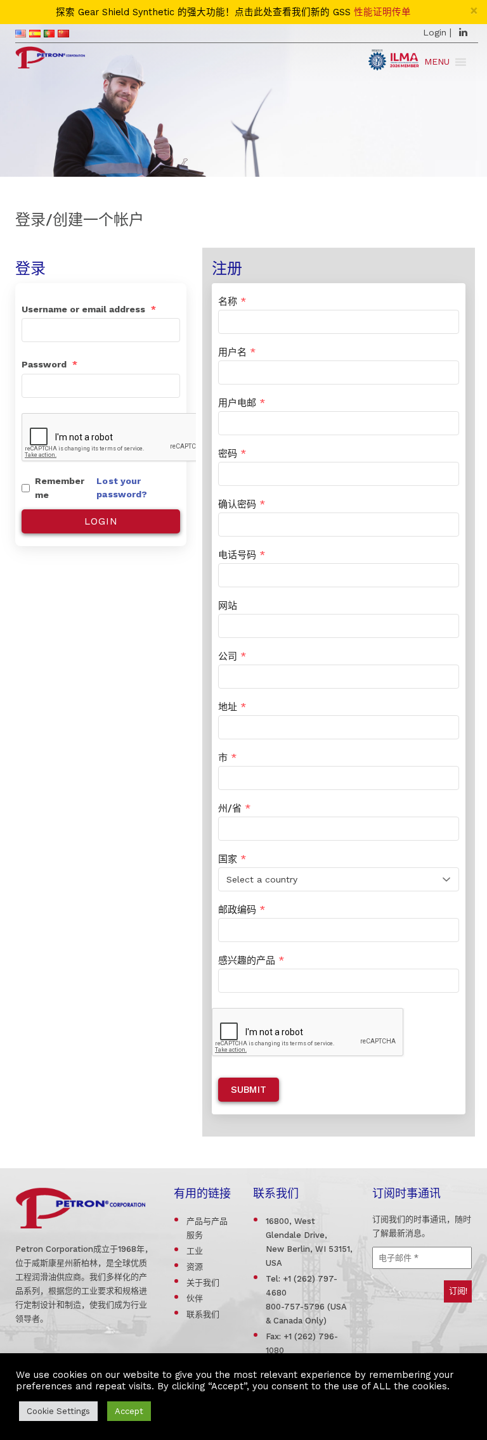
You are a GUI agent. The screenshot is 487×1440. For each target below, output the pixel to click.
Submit (248, 1089)
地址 (232, 707)
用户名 (237, 352)
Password (49, 364)
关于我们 (202, 1282)
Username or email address (89, 309)
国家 (232, 859)
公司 (232, 656)
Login (434, 32)
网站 (227, 605)
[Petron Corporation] (50, 55)
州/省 (234, 808)
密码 (232, 453)
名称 (232, 301)
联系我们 (202, 1314)
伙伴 (194, 1298)
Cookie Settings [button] (58, 1411)
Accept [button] (129, 1411)
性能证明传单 (382, 12)
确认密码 (241, 504)
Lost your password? (121, 487)
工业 (194, 1251)
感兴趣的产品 (251, 960)
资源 (194, 1266)
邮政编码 (241, 909)
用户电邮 (241, 403)
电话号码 (241, 555)
